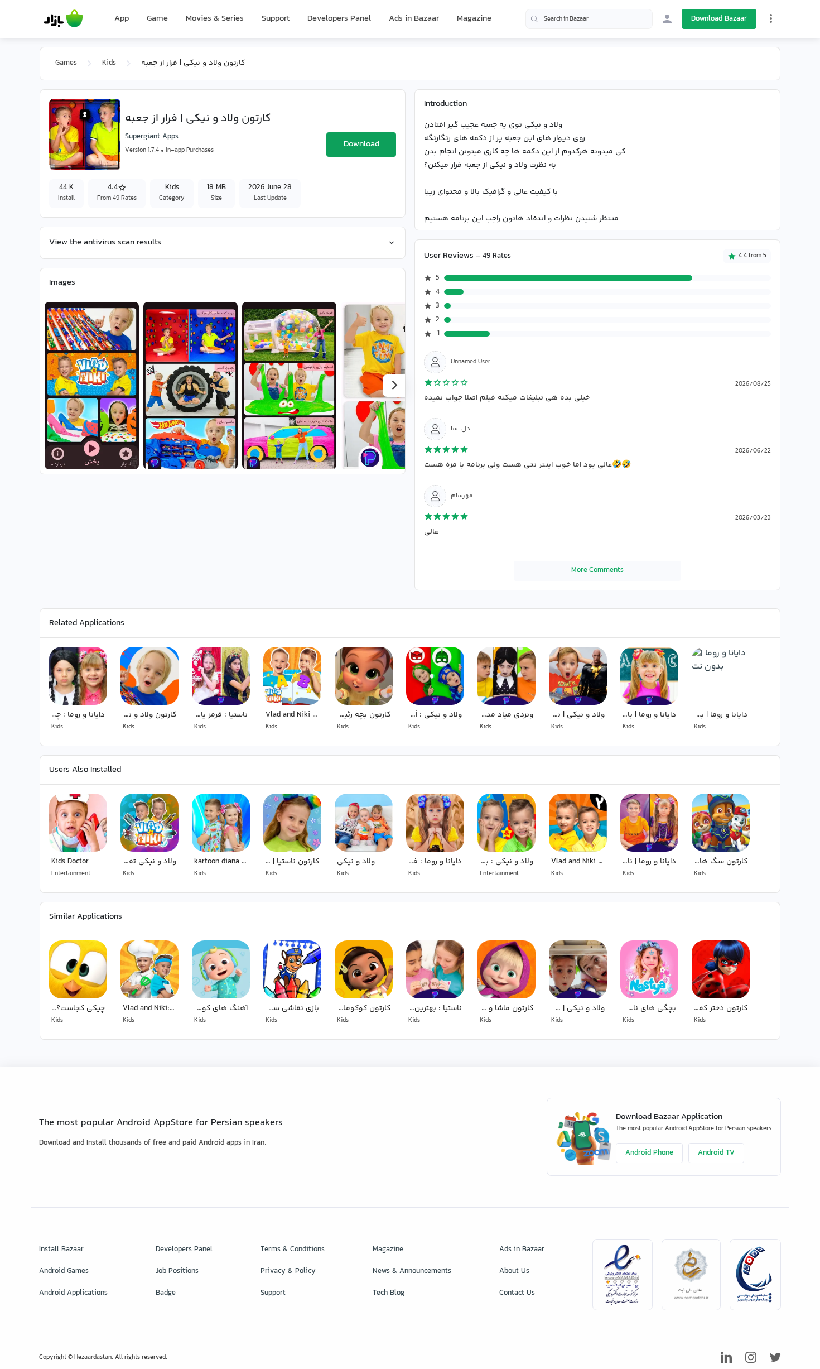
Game (157, 19)
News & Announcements (412, 1271)
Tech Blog (388, 1293)
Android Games (64, 1271)
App (121, 19)
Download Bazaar (719, 19)
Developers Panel (339, 19)
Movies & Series (215, 19)
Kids (109, 63)
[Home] (63, 19)
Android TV (716, 1153)
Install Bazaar (61, 1249)
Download (361, 144)
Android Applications (73, 1293)
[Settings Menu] (771, 18)
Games (66, 63)
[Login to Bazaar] (667, 19)
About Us (514, 1271)
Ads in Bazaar (414, 19)
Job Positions (177, 1271)
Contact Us (517, 1293)
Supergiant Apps (152, 137)
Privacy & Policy (288, 1271)
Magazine (474, 19)
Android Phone (649, 1153)
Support (276, 19)
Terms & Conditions (293, 1249)
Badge (166, 1293)
